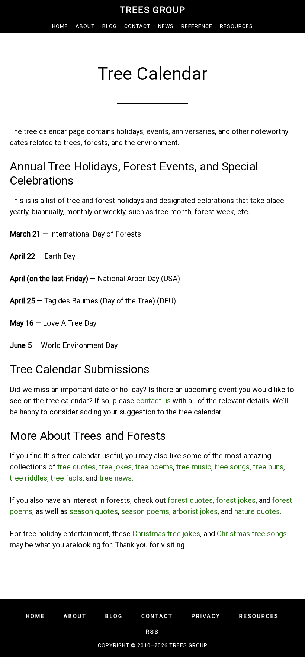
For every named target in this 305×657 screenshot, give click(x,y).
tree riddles (28, 478)
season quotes (94, 511)
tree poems (154, 466)
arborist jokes (195, 511)
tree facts (67, 478)
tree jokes (115, 466)
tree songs (232, 466)
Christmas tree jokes (166, 533)
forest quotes (190, 500)
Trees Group (153, 10)
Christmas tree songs (252, 533)
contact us (153, 400)
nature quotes (257, 511)
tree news (115, 478)
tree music (193, 466)
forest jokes (236, 500)
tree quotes (76, 466)
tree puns (268, 466)
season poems (145, 511)
